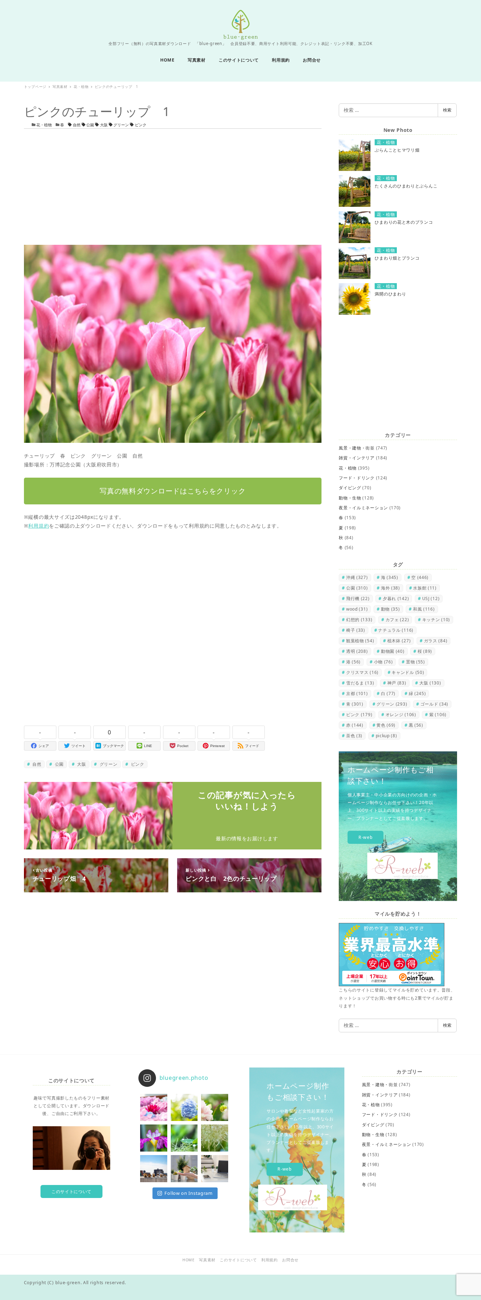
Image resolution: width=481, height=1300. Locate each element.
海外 (390, 588)
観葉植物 (360, 641)
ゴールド (434, 704)
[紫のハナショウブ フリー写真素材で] (153, 1138)
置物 (415, 662)
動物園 (393, 651)
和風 (424, 609)
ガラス (436, 641)
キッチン (436, 620)
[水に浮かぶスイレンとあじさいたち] (153, 1107)
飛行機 (358, 598)
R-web (365, 837)
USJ (431, 598)
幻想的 (359, 620)
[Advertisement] (172, 187)
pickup (386, 736)
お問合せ (290, 1259)
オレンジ (401, 715)
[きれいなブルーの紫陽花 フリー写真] (184, 1107)
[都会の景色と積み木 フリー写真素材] (153, 1168)
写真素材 (207, 1259)
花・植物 (44, 124)
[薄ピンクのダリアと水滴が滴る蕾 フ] (214, 1107)
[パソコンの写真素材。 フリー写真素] (214, 1168)
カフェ (397, 620)
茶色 (354, 736)
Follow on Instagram (188, 1193)
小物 (383, 662)
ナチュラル (395, 630)
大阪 (104, 124)
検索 (447, 110)
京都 (357, 693)
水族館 (425, 588)
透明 (357, 651)
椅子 (355, 630)
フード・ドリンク (357, 478)
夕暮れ (396, 598)
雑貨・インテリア (357, 458)
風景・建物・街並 (357, 448)
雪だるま (360, 683)
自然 (77, 124)
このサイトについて (71, 1191)
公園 (90, 124)
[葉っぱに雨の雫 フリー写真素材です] (184, 1138)
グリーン (121, 124)
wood (357, 609)
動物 (390, 609)
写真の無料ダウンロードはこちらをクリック (172, 491)
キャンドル (408, 672)
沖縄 (357, 577)
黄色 (385, 725)
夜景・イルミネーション (363, 508)
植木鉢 (399, 641)
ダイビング (350, 488)
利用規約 (38, 525)
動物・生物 (350, 498)
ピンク (140, 124)
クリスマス (362, 672)
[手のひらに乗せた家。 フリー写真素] (184, 1168)
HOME (188, 1259)
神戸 (396, 683)
